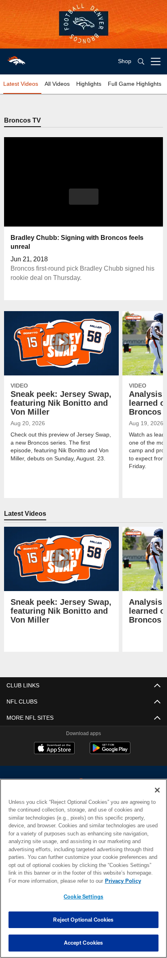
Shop (124, 61)
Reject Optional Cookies (83, 919)
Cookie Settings (83, 896)
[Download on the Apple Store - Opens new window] (54, 749)
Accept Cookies (83, 942)
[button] (84, 202)
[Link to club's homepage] (16, 58)
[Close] (157, 790)
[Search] (141, 61)
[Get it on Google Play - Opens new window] (110, 752)
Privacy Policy (53, 880)
